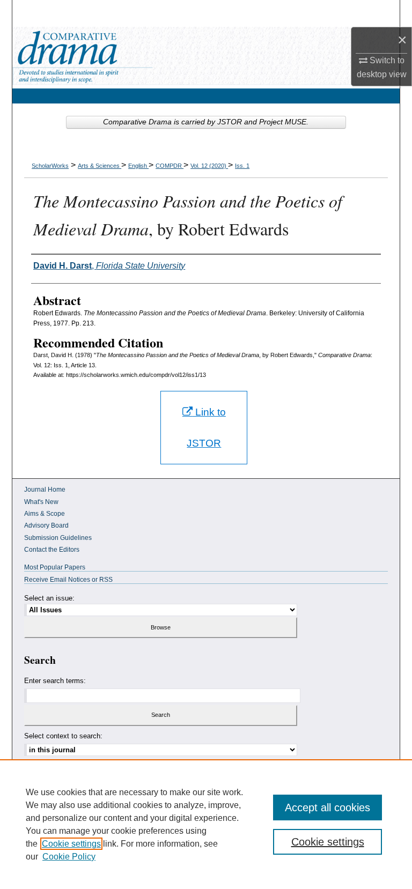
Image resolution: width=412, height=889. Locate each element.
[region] (206, 824)
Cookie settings (71, 843)
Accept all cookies (327, 807)
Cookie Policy (68, 856)
